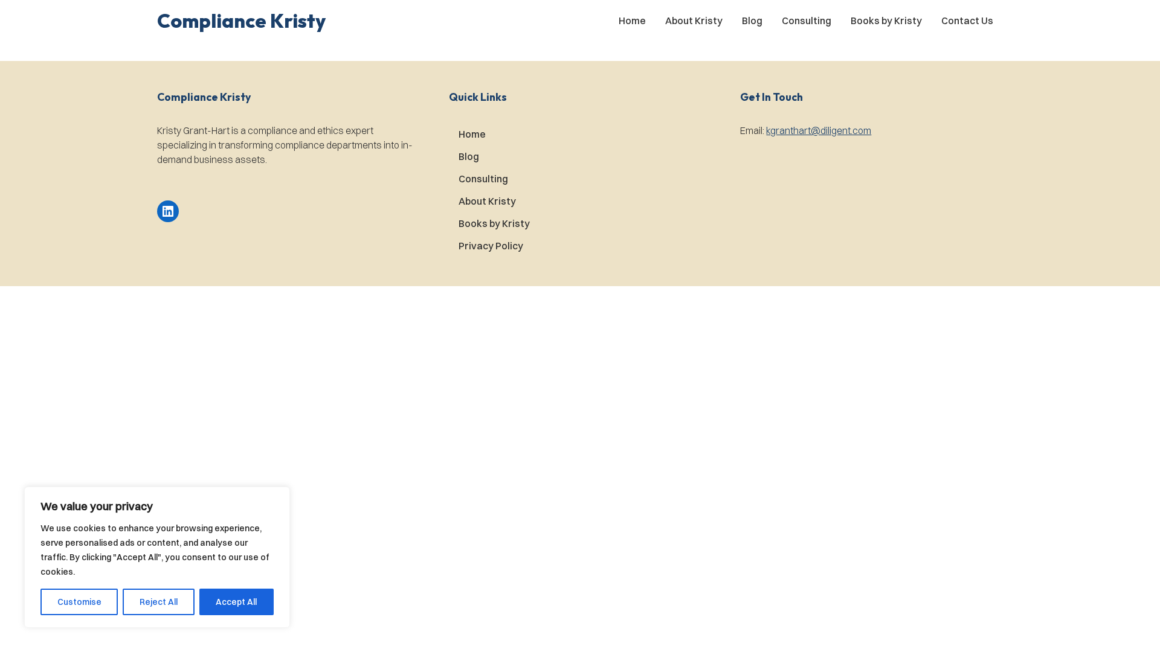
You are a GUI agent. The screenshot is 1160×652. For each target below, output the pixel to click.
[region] (157, 557)
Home (632, 20)
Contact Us (967, 20)
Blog (752, 20)
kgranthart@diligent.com (818, 130)
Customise (79, 601)
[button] (241, 20)
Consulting (806, 20)
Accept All (236, 601)
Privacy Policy (491, 246)
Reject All (159, 601)
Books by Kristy (886, 20)
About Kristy (694, 20)
